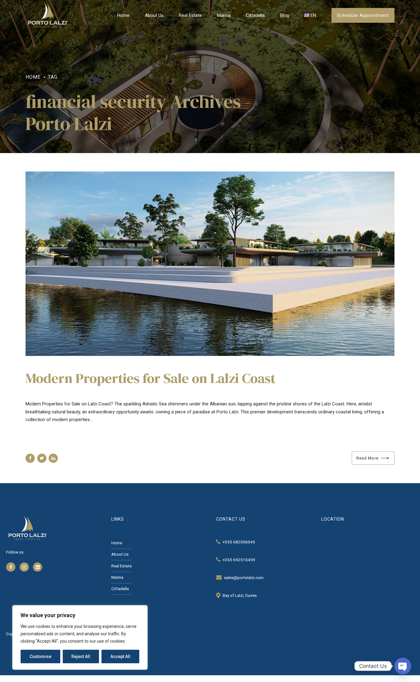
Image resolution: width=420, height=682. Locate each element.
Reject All (80, 656)
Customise (40, 656)
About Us (154, 15)
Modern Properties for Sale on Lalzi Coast (150, 378)
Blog (284, 15)
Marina (224, 15)
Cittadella (255, 15)
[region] (80, 637)
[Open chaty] (402, 666)
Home (123, 15)
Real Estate (190, 15)
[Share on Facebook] (30, 458)
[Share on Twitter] (41, 458)
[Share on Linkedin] (53, 458)
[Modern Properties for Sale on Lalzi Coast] (210, 263)
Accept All (120, 656)
